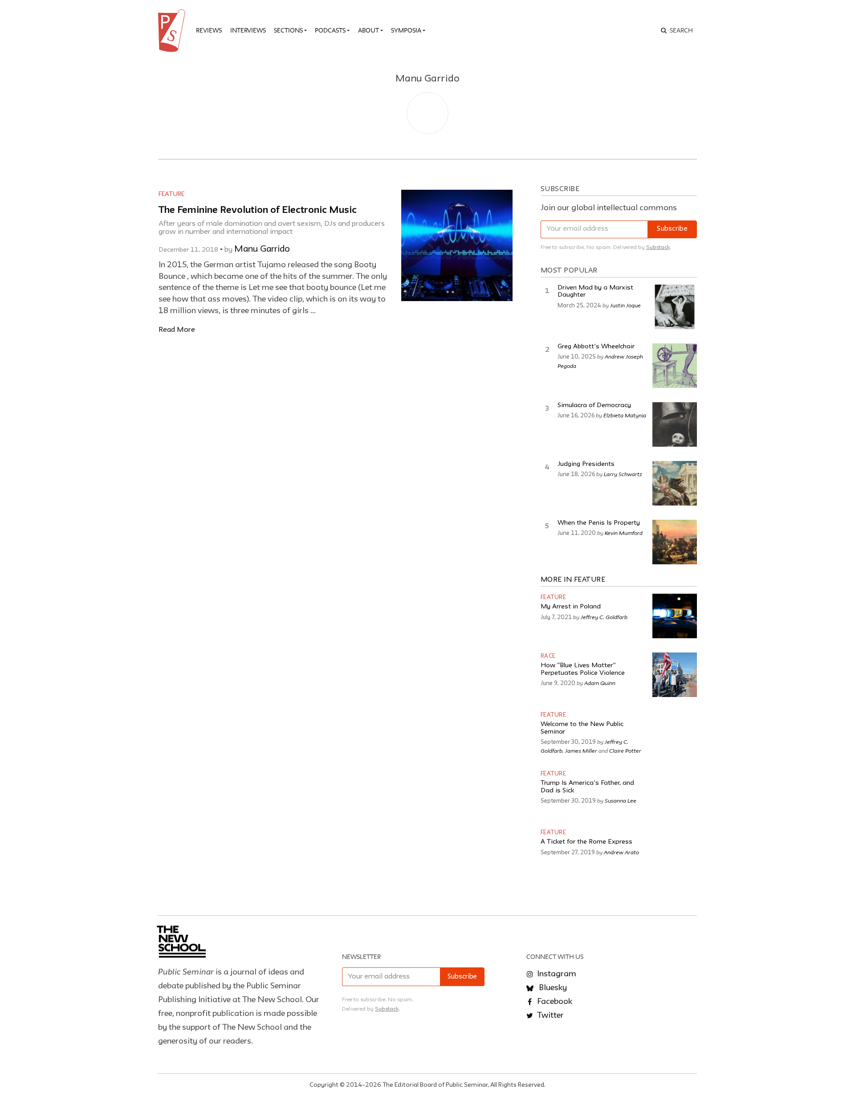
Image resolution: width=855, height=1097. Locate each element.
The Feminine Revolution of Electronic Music (258, 210)
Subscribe (672, 229)
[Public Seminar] (173, 30)
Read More (177, 329)
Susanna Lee (620, 800)
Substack (658, 247)
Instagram (555, 974)
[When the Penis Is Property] (674, 542)
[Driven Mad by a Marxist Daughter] (674, 307)
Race (548, 656)
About (368, 30)
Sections (288, 30)
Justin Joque (625, 305)
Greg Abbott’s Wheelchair (596, 347)
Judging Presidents (586, 464)
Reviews (209, 30)
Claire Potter (625, 750)
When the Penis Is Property (599, 523)
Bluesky (552, 987)
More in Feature (573, 580)
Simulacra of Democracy (594, 405)
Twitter (549, 1015)
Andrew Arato (621, 852)
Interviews (248, 30)
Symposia (406, 30)
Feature (171, 194)
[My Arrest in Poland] (674, 616)
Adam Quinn (599, 683)
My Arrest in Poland (571, 607)
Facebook (553, 1001)
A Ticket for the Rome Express (586, 842)
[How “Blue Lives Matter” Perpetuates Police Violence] (674, 674)
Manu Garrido (262, 249)
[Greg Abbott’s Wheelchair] (674, 365)
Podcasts (330, 30)
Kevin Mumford (624, 533)
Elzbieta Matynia (624, 415)
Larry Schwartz (623, 474)
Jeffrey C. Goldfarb (604, 617)
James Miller (581, 750)
